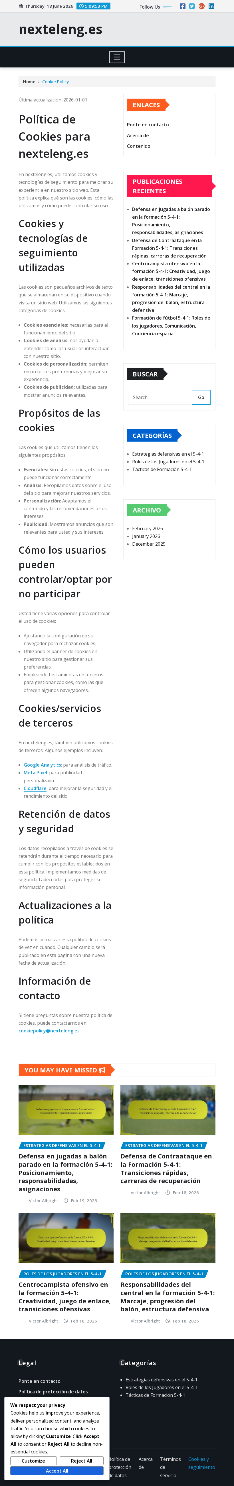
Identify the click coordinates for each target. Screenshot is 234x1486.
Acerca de (138, 135)
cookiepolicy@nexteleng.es (49, 1031)
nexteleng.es (60, 29)
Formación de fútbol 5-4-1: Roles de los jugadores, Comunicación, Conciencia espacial (171, 325)
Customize (33, 1461)
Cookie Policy (55, 81)
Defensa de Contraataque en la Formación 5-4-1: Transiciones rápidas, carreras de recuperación (169, 248)
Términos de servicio (170, 1467)
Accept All (57, 1471)
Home (29, 81)
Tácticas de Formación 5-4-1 (162, 469)
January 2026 (146, 536)
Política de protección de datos (53, 1392)
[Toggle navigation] (117, 57)
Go (201, 397)
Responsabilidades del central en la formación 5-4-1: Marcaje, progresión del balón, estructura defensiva (167, 1296)
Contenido (138, 146)
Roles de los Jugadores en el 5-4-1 (168, 461)
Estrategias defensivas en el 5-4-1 (168, 454)
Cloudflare (35, 788)
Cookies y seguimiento (201, 1463)
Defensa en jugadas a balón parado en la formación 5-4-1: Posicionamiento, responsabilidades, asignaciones (65, 1172)
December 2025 (149, 544)
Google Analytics (42, 765)
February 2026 (147, 528)
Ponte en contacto (148, 124)
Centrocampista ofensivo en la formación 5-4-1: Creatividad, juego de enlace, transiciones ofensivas (171, 271)
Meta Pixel (35, 772)
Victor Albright (43, 1200)
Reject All (81, 1461)
